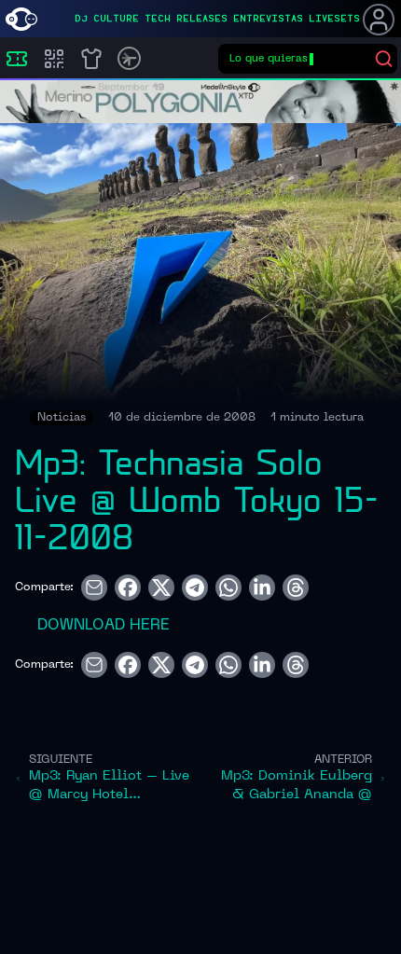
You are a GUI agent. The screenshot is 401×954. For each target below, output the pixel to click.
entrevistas (268, 18)
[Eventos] (17, 59)
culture (116, 18)
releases (202, 18)
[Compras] (54, 59)
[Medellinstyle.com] (21, 19)
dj (81, 18)
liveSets (334, 18)
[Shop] (91, 59)
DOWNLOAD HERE (103, 625)
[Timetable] (129, 58)
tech (158, 18)
